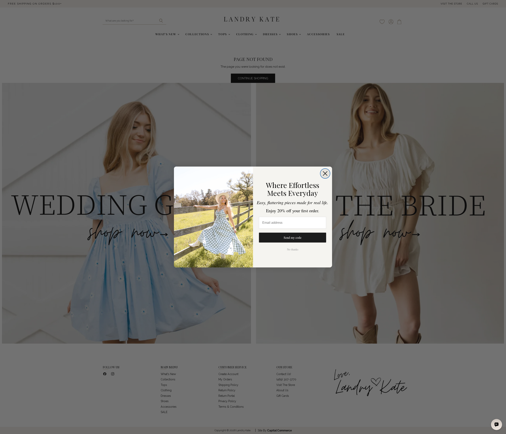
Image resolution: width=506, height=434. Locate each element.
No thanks (292, 249)
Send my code (292, 237)
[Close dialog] (325, 173)
